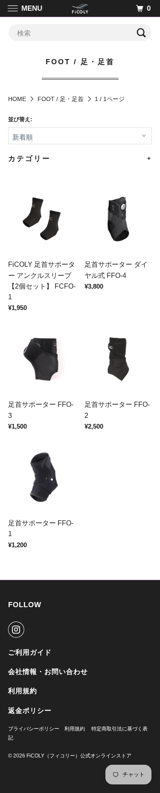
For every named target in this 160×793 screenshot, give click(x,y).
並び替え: (20, 119)
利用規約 (22, 691)
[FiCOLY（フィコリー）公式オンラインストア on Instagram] (18, 629)
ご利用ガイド (30, 652)
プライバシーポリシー (33, 729)
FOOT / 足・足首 (61, 98)
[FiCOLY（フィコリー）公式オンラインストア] (80, 8)
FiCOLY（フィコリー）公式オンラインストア (78, 756)
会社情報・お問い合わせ (48, 671)
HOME (17, 98)
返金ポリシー (30, 710)
